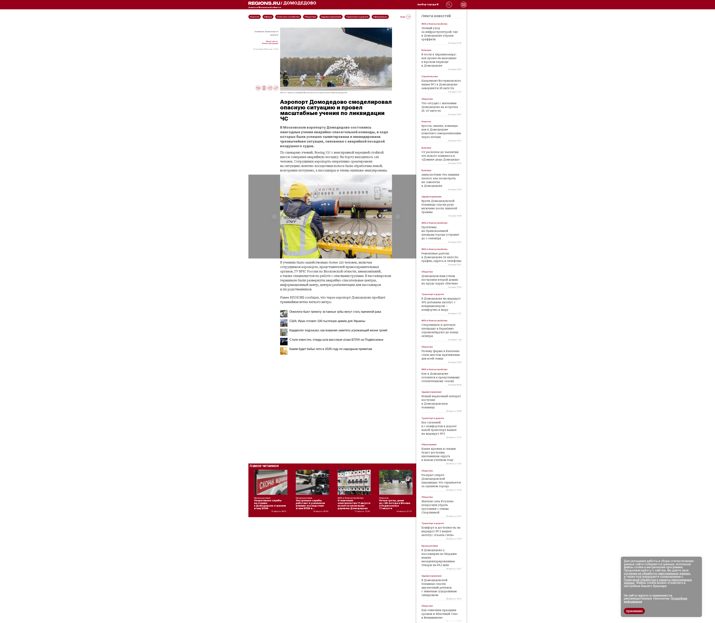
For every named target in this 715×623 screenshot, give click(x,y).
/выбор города (426, 4)
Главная (259, 31)
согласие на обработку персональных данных (657, 573)
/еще (402, 16)
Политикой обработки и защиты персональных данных (658, 581)
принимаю (634, 611)
